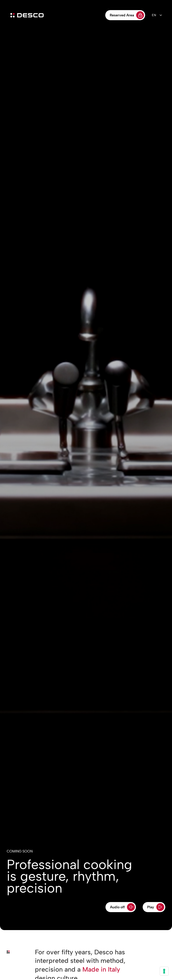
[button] (120, 907)
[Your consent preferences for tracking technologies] (164, 971)
